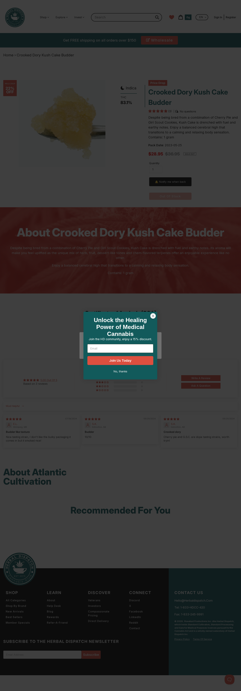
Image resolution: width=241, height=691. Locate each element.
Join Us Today (120, 361)
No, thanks (120, 371)
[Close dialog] (153, 316)
